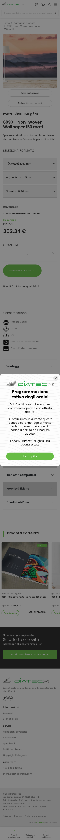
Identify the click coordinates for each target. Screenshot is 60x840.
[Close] (55, 378)
